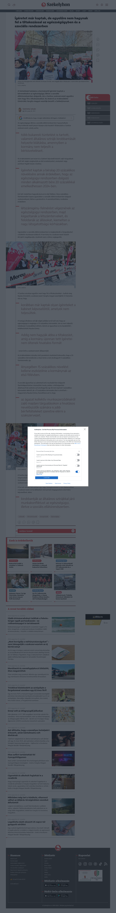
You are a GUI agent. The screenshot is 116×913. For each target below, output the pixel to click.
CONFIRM (47, 477)
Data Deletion (49, 483)
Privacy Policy (67, 483)
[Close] (85, 429)
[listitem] (58, 451)
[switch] (78, 455)
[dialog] (58, 456)
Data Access (58, 483)
